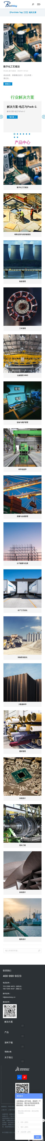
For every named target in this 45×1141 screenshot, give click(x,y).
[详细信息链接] (22, 43)
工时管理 (22, 328)
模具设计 (22, 939)
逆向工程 (22, 845)
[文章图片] (22, 165)
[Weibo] (24, 1077)
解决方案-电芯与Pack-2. (22, 106)
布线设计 (22, 798)
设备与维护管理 (22, 422)
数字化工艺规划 (11, 66)
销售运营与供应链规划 (22, 234)
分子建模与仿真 (22, 563)
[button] (14, 134)
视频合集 (8, 1052)
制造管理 (22, 281)
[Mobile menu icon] (39, 4)
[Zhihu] (19, 1077)
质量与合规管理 (22, 516)
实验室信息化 (22, 657)
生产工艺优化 (22, 610)
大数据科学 (22, 704)
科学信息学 (22, 469)
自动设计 (22, 892)
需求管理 (22, 751)
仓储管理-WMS (22, 375)
